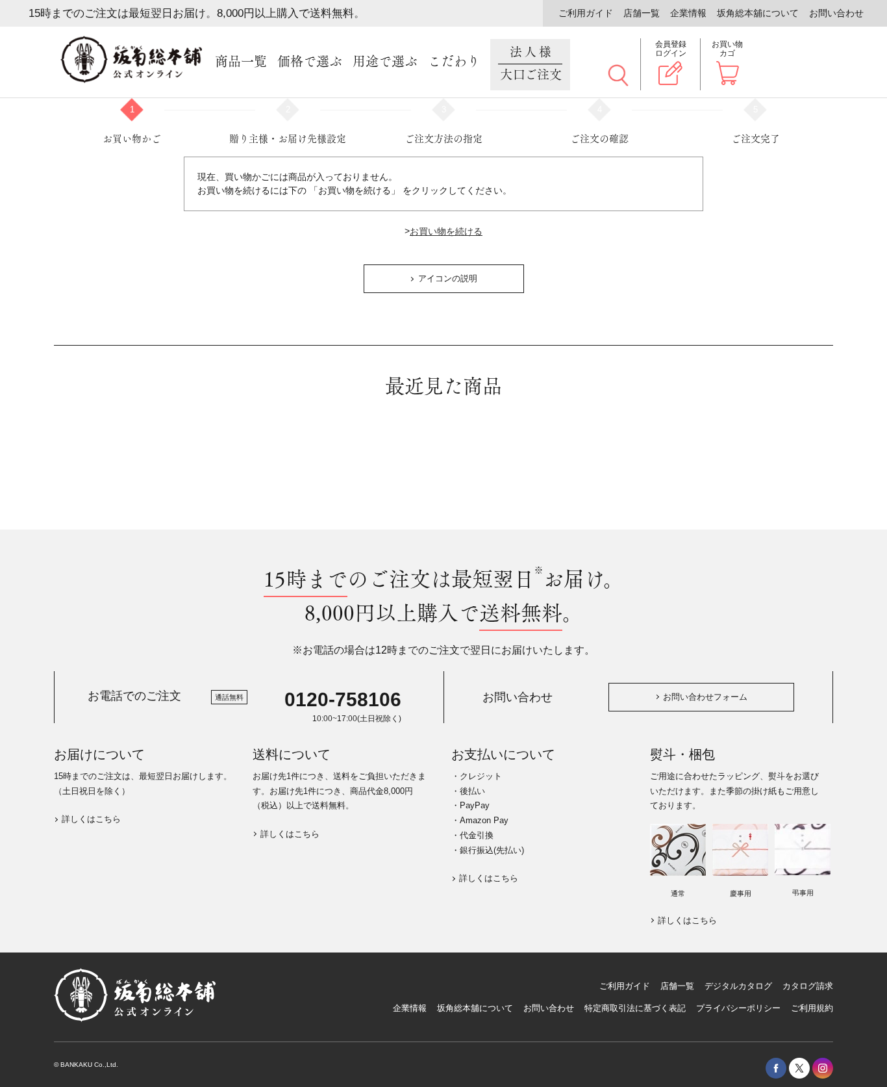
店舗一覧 (641, 13)
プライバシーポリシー (738, 1008)
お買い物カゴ (727, 49)
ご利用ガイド (585, 13)
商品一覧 (241, 61)
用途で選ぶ (385, 61)
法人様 (531, 63)
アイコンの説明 (447, 278)
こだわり (454, 61)
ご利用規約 (812, 1008)
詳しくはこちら (91, 819)
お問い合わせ (836, 13)
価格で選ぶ (309, 61)
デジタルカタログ (738, 986)
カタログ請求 (807, 986)
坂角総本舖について (758, 13)
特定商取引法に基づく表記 (635, 1008)
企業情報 (688, 13)
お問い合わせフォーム (705, 697)
